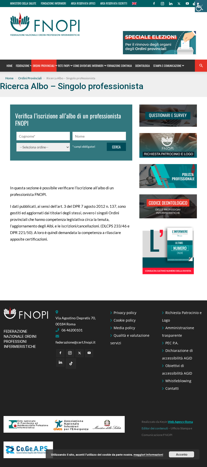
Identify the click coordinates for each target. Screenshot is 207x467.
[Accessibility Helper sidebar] (201, 6)
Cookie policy (125, 320)
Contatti (172, 388)
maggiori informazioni (148, 454)
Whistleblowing (178, 380)
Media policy (124, 327)
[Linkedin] (170, 3)
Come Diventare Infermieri (88, 66)
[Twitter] (179, 3)
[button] (201, 65)
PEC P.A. (171, 343)
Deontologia (142, 66)
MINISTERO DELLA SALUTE (23, 3)
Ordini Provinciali (44, 66)
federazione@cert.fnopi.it (75, 342)
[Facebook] (154, 3)
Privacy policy (125, 312)
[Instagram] (162, 3)
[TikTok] (194, 3)
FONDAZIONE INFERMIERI (53, 3)
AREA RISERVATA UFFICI (83, 3)
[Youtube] (187, 3)
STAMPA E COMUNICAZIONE (167, 66)
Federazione (22, 66)
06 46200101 (72, 330)
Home (9, 66)
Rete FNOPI (64, 66)
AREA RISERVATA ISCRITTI (113, 3)
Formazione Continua (119, 66)
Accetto (181, 454)
